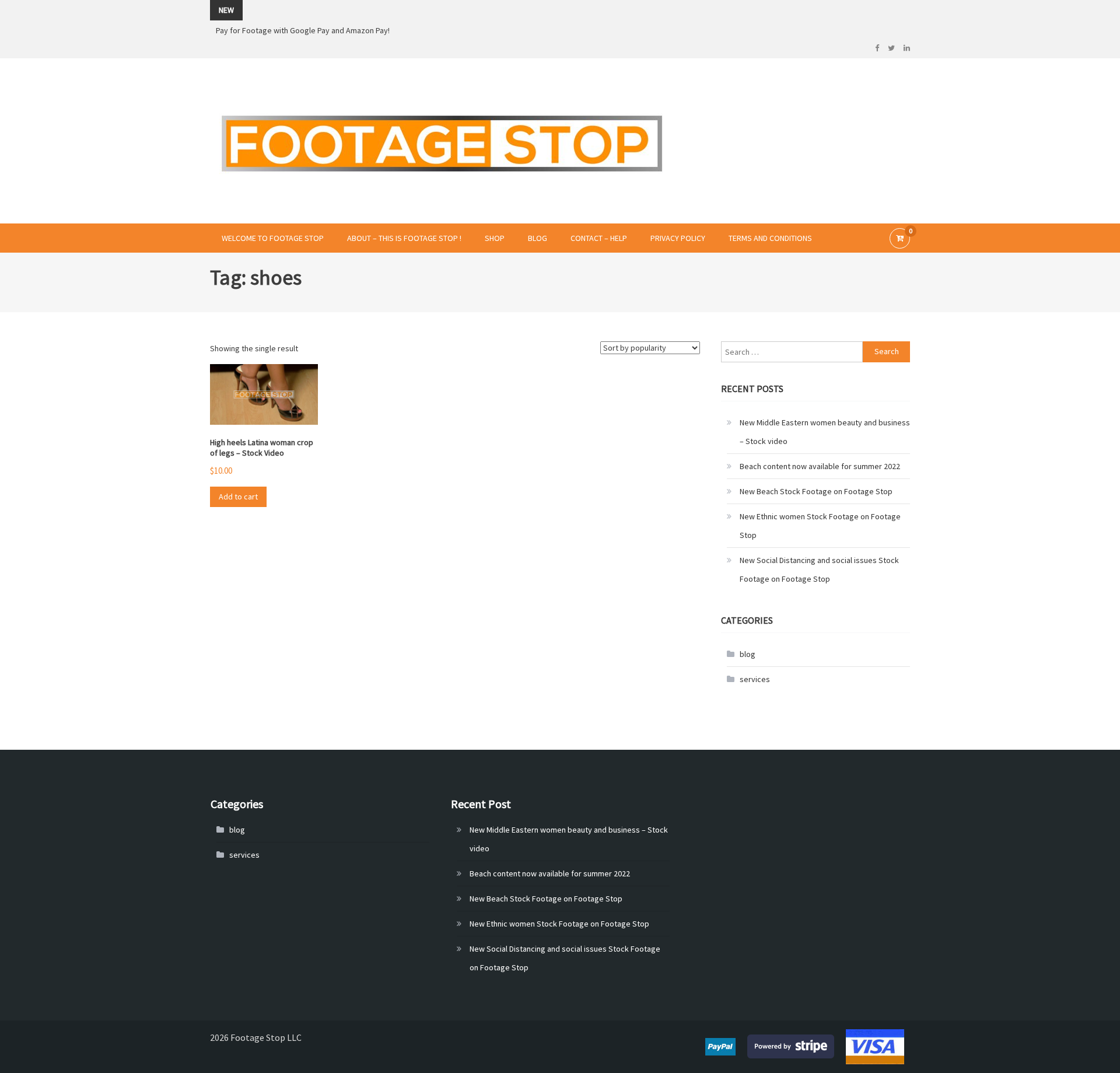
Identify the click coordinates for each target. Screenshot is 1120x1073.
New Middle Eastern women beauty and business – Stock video (825, 431)
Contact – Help (598, 238)
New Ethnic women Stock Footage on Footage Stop (820, 525)
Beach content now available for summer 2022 (820, 466)
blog (747, 654)
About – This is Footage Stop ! (404, 238)
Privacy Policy (677, 238)
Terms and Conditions (770, 238)
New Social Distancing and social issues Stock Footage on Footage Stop (819, 569)
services (755, 679)
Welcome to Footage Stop (273, 238)
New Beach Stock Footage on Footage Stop (816, 491)
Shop (495, 238)
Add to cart (238, 496)
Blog (537, 238)
